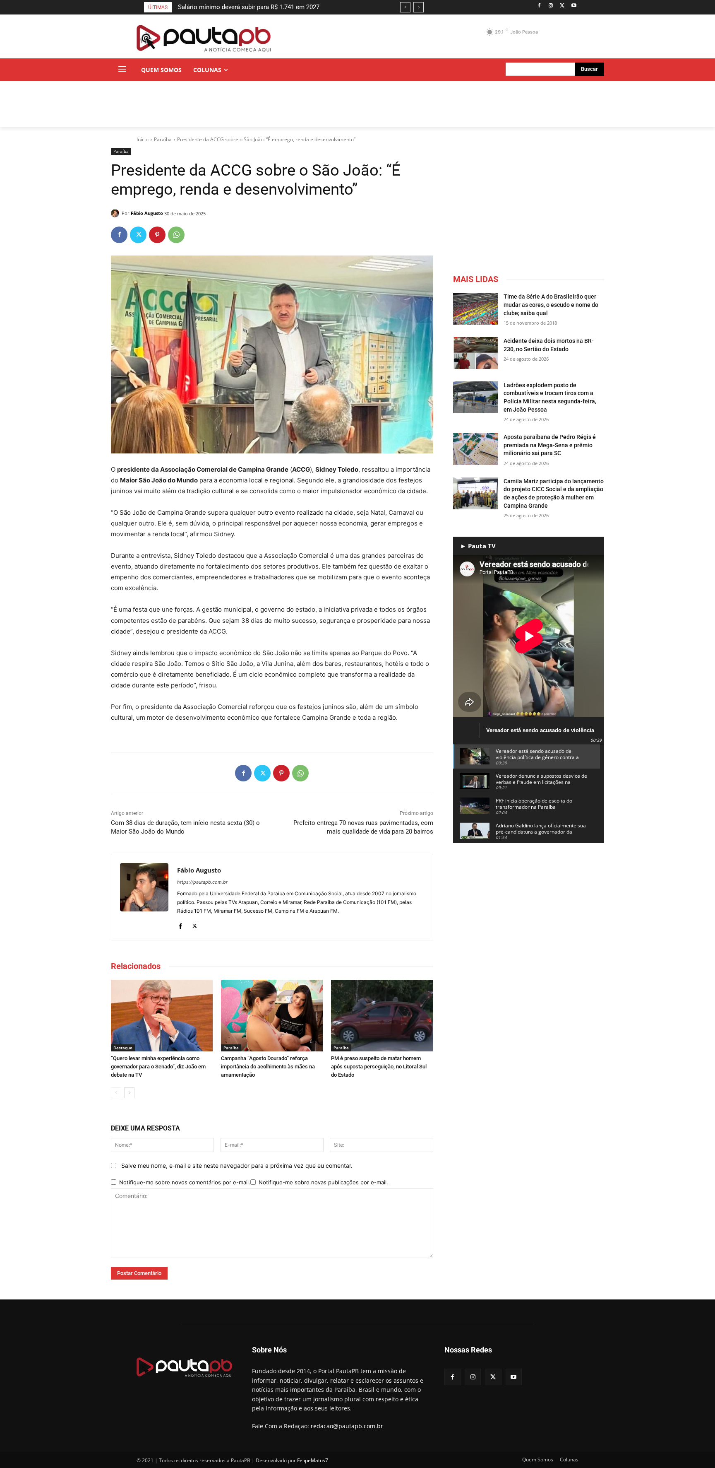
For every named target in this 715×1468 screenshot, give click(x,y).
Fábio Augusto (147, 213)
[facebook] (180, 924)
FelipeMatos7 (312, 1460)
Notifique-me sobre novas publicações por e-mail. (323, 1182)
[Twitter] (562, 6)
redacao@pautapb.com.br (347, 1426)
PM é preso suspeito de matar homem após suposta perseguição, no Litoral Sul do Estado (379, 1066)
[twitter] (195, 924)
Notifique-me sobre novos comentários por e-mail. (184, 1182)
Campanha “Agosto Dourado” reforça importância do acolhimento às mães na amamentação (268, 1066)
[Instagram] (551, 6)
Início (143, 139)
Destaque (122, 1048)
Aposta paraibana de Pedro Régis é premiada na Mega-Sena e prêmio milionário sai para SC (550, 445)
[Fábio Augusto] (116, 213)
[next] (418, 7)
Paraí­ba (163, 139)
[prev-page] (116, 1092)
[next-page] (129, 1092)
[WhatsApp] (176, 235)
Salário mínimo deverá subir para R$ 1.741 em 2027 (248, 7)
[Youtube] (573, 6)
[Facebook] (539, 6)
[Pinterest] (157, 235)
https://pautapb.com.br (202, 882)
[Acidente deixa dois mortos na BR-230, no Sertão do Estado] (476, 353)
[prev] (405, 7)
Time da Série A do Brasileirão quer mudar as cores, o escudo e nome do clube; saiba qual (551, 304)
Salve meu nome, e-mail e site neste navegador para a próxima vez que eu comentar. (237, 1165)
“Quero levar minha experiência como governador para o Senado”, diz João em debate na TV (158, 1066)
